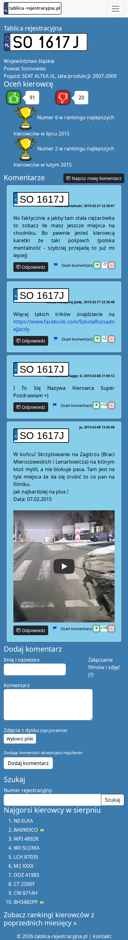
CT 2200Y (24, 884)
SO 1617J (42, 199)
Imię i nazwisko (22, 659)
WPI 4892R (26, 838)
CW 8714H (26, 893)
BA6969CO (26, 829)
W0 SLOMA (26, 847)
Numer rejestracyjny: (28, 790)
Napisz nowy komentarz (96, 178)
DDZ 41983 (26, 875)
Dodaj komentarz (28, 763)
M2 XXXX (24, 865)
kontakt (102, 936)
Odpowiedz (33, 267)
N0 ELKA (23, 820)
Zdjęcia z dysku (35, 730)
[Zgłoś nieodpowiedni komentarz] (55, 265)
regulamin (72, 752)
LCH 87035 (26, 856)
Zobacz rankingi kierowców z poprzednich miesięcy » (49, 918)
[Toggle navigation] (115, 8)
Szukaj (112, 799)
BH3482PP (26, 902)
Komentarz (17, 685)
